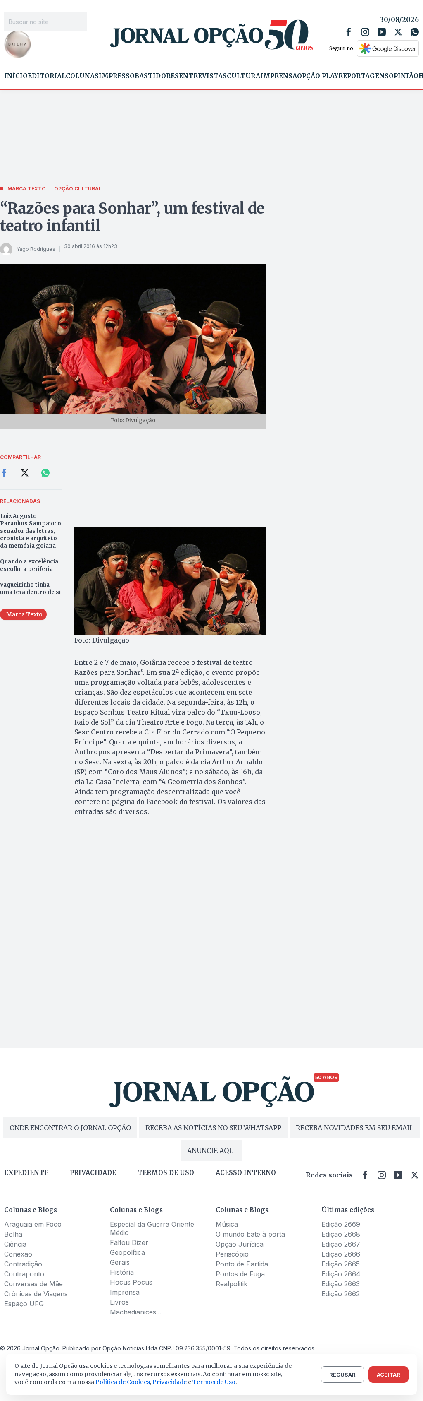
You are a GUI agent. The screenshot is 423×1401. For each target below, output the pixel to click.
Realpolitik (231, 1284)
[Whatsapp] (415, 32)
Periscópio (232, 1254)
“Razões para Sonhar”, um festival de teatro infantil (132, 217)
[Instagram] (365, 32)
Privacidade (93, 1173)
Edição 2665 (340, 1264)
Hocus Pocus (131, 1282)
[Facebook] (349, 32)
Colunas (82, 76)
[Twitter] (398, 32)
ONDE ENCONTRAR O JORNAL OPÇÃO (70, 1128)
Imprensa (278, 76)
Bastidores (157, 76)
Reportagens (363, 76)
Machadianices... (135, 1312)
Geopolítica (127, 1252)
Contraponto (24, 1274)
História (122, 1272)
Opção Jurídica (240, 1244)
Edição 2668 (340, 1234)
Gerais (120, 1262)
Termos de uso (166, 1173)
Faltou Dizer (129, 1242)
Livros (119, 1302)
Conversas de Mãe (33, 1284)
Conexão (18, 1254)
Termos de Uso (213, 1382)
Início (16, 76)
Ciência (15, 1244)
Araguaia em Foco (33, 1224)
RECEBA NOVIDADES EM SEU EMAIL (354, 1128)
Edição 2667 (340, 1244)
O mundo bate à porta (250, 1234)
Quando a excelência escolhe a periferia (29, 565)
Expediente (26, 1173)
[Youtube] (382, 32)
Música (227, 1224)
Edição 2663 (340, 1284)
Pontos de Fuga (240, 1274)
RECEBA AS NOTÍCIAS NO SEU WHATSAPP (213, 1128)
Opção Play (317, 76)
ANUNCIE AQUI (211, 1150)
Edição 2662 (340, 1294)
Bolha (13, 1234)
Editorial (47, 76)
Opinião (403, 76)
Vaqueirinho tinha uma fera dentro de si (30, 588)
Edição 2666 (340, 1254)
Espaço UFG (24, 1304)
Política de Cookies (122, 1382)
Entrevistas (203, 76)
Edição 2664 (341, 1274)
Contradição (23, 1264)
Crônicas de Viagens (36, 1294)
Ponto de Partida (242, 1264)
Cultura (243, 76)
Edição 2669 (340, 1224)
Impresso (117, 76)
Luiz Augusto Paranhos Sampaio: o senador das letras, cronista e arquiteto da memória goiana (30, 531)
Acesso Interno (246, 1173)
